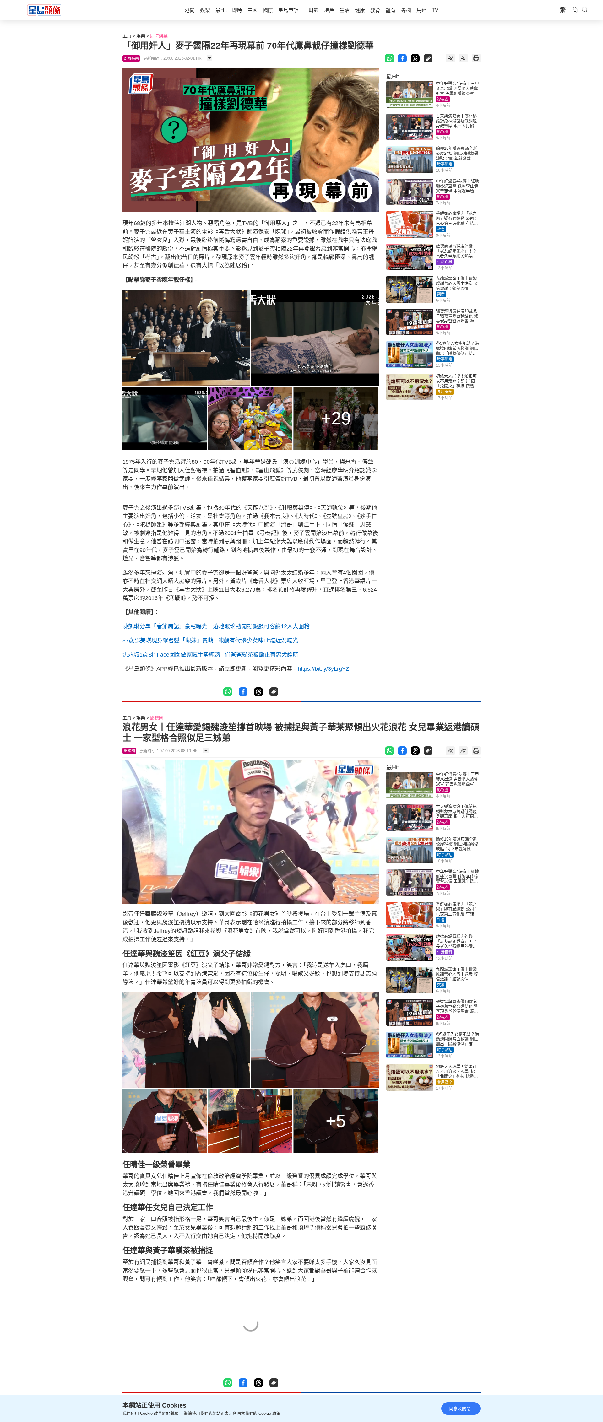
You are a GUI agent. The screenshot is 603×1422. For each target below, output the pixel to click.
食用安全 (444, 392)
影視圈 (442, 99)
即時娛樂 (159, 35)
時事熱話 (444, 164)
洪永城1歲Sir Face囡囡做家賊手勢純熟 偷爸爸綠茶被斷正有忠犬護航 (210, 655)
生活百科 (444, 262)
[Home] (44, 10)
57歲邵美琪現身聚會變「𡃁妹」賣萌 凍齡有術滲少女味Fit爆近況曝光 (210, 640)
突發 (441, 294)
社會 (441, 229)
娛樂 (140, 35)
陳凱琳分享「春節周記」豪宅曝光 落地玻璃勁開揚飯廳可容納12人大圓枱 (216, 626)
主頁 (126, 35)
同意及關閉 (460, 1408)
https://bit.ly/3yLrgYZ (323, 669)
